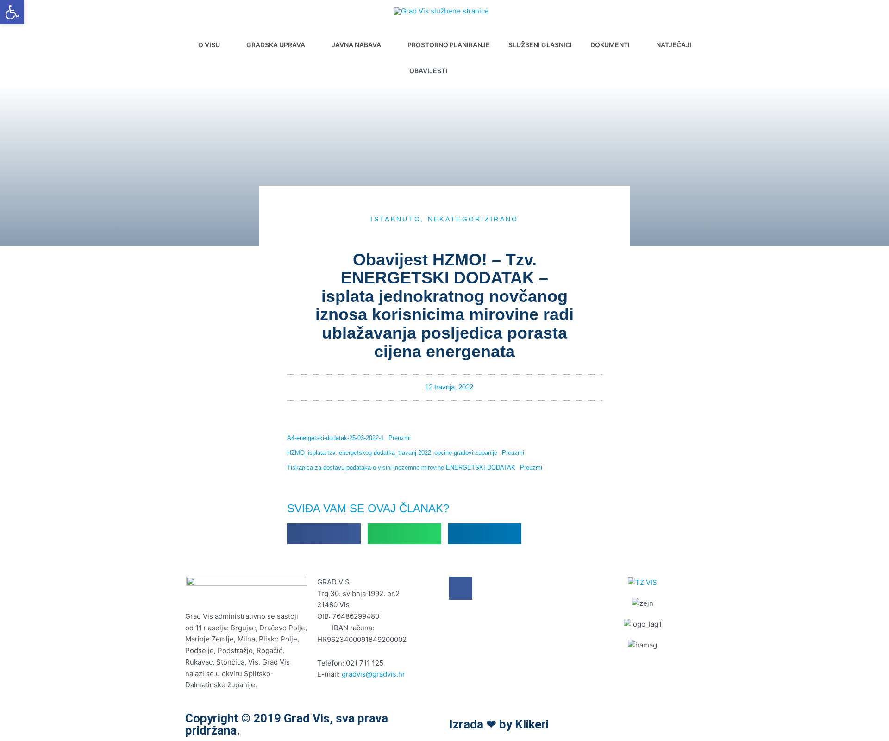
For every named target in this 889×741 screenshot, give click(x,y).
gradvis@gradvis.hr (373, 674)
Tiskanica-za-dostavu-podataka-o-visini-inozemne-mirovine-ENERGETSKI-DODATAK (401, 467)
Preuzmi (399, 437)
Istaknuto (395, 219)
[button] (477, 71)
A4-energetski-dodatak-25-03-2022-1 (335, 437)
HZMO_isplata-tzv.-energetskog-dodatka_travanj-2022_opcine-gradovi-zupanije (392, 452)
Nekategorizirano (473, 219)
